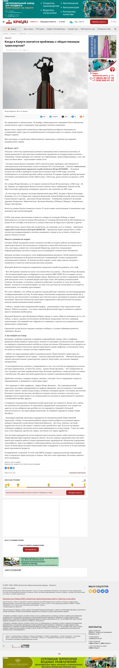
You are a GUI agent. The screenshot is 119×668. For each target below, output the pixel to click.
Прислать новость (99, 22)
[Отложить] (28, 50)
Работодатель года (88, 29)
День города (28, 29)
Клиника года (73, 29)
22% (18, 486)
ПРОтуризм (40, 29)
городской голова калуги (77, 473)
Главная (5, 33)
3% (8, 486)
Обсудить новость (75, 493)
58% (49, 486)
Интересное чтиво (104, 29)
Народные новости (48, 22)
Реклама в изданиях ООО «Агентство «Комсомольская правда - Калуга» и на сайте (39, 599)
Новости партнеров (51, 636)
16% (84, 486)
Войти (114, 21)
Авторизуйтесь (30, 549)
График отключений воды (56, 29)
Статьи (62, 22)
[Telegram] (13, 468)
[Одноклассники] (8, 468)
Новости (33, 22)
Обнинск (9, 23)
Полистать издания (9, 588)
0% (6, 486)
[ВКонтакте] (6, 468)
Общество (22, 33)
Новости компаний (13, 570)
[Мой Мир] (11, 468)
